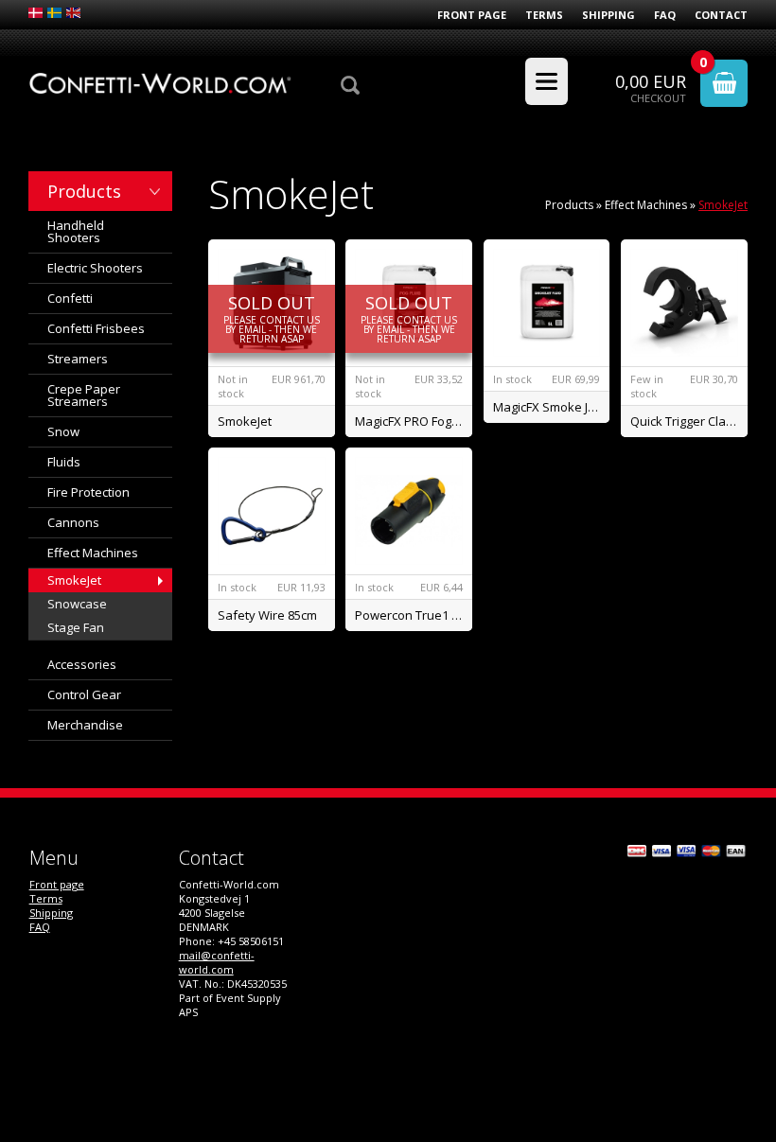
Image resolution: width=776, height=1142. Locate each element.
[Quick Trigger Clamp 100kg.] (684, 303)
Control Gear (84, 694)
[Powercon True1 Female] (409, 511)
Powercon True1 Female (413, 615)
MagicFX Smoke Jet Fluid (551, 406)
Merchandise (85, 724)
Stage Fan (75, 627)
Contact (721, 14)
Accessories (81, 664)
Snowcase (77, 603)
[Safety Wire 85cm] (272, 511)
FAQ (665, 14)
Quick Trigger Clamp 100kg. (689, 421)
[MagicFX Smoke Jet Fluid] (547, 303)
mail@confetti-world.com (217, 962)
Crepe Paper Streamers (83, 395)
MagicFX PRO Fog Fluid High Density (413, 421)
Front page (471, 14)
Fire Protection (88, 492)
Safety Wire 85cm (267, 615)
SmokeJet (74, 580)
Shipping (608, 14)
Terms (544, 14)
